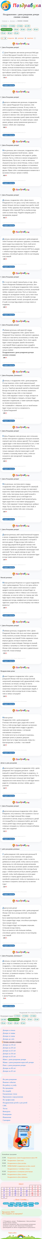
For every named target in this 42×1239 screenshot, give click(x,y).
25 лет (29, 29)
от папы (19, 26)
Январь (25, 1203)
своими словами (6, 29)
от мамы (12, 26)
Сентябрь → (24, 1199)
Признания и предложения (13, 1097)
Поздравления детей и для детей (15, 1103)
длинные (22, 38)
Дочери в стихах (9, 1030)
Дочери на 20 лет (9, 1048)
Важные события (9, 1082)
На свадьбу (7, 1091)
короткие (31, 38)
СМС (5, 1106)
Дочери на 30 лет (9, 1054)
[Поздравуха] (5, 5)
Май (16, 1205)
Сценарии (6, 1120)
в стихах (4, 26)
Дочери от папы (9, 1036)
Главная (4, 21)
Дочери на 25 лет (9, 1051)
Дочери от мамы (9, 1033)
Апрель (11, 1205)
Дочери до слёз (8, 1039)
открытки (12, 38)
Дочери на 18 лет (9, 1045)
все (3, 38)
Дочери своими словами (12, 1042)
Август (21, 1184)
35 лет (3, 33)
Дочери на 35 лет (9, 1056)
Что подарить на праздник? (12, 1214)
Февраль (31, 1203)
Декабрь (18, 1203)
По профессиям (8, 1100)
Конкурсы (6, 1111)
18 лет (16, 29)
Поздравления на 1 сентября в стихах (18, 1169)
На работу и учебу (10, 1085)
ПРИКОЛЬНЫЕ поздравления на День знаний (21, 1166)
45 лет (16, 33)
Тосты (5, 1108)
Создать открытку (8, 85)
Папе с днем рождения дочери (14, 1065)
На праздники (8, 1088)
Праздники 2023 (8, 1212)
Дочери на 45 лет (9, 1071)
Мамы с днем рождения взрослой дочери (18, 1062)
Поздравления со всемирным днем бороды (20, 1171)
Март (36, 1203)
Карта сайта (12, 1232)
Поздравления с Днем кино (16, 1160)
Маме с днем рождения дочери (14, 1059)
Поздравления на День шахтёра (17, 1163)
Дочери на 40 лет (9, 1068)
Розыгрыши (7, 1114)
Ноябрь (12, 1203)
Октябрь (6, 1203)
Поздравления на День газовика (17, 1174)
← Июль (16, 1199)
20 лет (23, 29)
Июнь (20, 1205)
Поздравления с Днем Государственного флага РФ (22, 1158)
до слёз (27, 26)
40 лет (10, 33)
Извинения (7, 1117)
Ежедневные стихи (10, 1094)
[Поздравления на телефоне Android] (21, 1137)
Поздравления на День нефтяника (18, 1177)
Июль (25, 1205)
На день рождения (10, 1079)
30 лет (36, 29)
